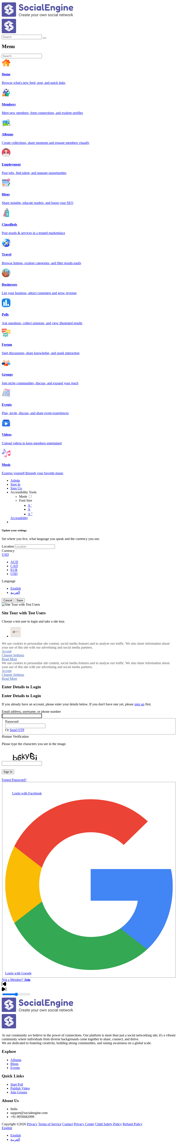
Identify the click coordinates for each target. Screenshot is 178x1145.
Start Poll (16, 1084)
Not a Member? (16, 980)
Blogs (14, 1064)
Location (8, 546)
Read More (9, 659)
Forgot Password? (14, 780)
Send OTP (17, 730)
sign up (139, 704)
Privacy (32, 1124)
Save (19, 600)
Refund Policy (132, 1124)
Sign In (7, 771)
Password (11, 721)
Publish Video (20, 1088)
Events (15, 1068)
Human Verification (15, 736)
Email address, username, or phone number (31, 711)
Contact (67, 1124)
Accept (7, 651)
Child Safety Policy (108, 1124)
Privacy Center (84, 1124)
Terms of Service (49, 1124)
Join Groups (18, 1092)
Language (8, 581)
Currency (8, 551)
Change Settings (13, 655)
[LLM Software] (15, 632)
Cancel (7, 600)
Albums (15, 1060)
